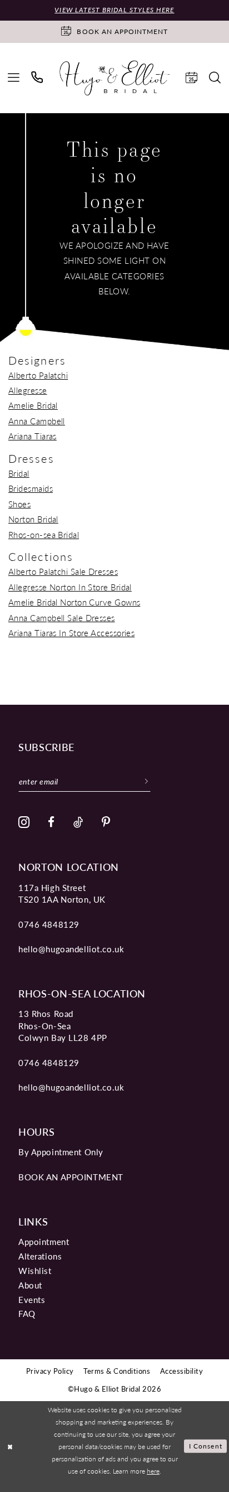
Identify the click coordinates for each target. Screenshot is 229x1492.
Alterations (40, 1256)
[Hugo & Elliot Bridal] (114, 78)
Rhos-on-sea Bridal (43, 535)
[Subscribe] (146, 781)
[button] (14, 78)
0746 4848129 (48, 924)
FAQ (27, 1313)
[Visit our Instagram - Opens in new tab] (24, 822)
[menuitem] (14, 78)
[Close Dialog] (10, 1446)
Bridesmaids (30, 488)
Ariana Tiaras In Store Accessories (71, 633)
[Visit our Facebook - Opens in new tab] (51, 823)
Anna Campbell (36, 421)
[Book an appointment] (191, 78)
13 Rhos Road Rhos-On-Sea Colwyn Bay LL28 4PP (62, 1025)
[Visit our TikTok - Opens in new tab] (78, 823)
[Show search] (215, 78)
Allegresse (27, 390)
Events (31, 1300)
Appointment (43, 1242)
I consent (205, 1446)
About (30, 1285)
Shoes (19, 504)
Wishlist (35, 1271)
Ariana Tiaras (32, 436)
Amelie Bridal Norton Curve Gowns (74, 602)
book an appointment (70, 1177)
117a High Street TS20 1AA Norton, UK (62, 893)
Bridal (18, 473)
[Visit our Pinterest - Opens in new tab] (106, 823)
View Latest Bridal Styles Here (114, 9)
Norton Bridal (33, 519)
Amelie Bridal (33, 405)
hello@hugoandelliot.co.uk (71, 949)
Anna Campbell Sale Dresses (61, 618)
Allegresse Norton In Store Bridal (70, 587)
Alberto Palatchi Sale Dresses (63, 571)
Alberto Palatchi (38, 375)
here (153, 1471)
